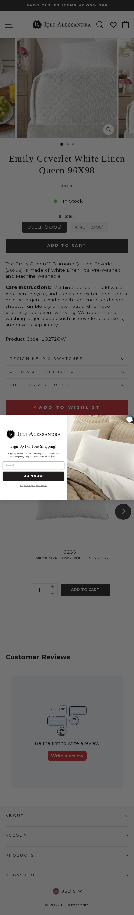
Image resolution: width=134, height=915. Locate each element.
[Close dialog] (129, 419)
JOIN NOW (33, 476)
